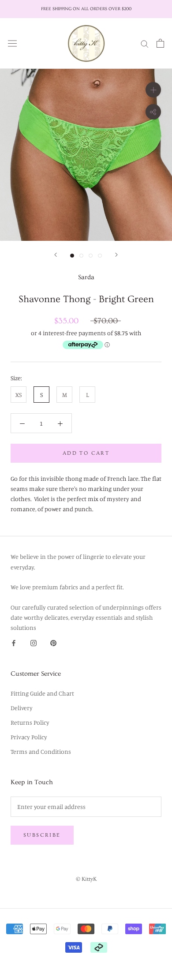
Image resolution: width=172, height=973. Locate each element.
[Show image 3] (91, 256)
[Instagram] (33, 642)
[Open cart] (160, 43)
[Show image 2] (81, 256)
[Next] (116, 255)
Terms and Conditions (41, 751)
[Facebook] (14, 642)
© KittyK (86, 879)
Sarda (86, 277)
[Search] (145, 43)
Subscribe (42, 835)
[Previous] (55, 255)
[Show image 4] (100, 256)
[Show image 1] (72, 256)
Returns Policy (30, 722)
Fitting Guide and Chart (42, 693)
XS (18, 394)
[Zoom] (153, 89)
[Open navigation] (12, 43)
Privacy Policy (29, 737)
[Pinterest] (53, 642)
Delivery (22, 707)
